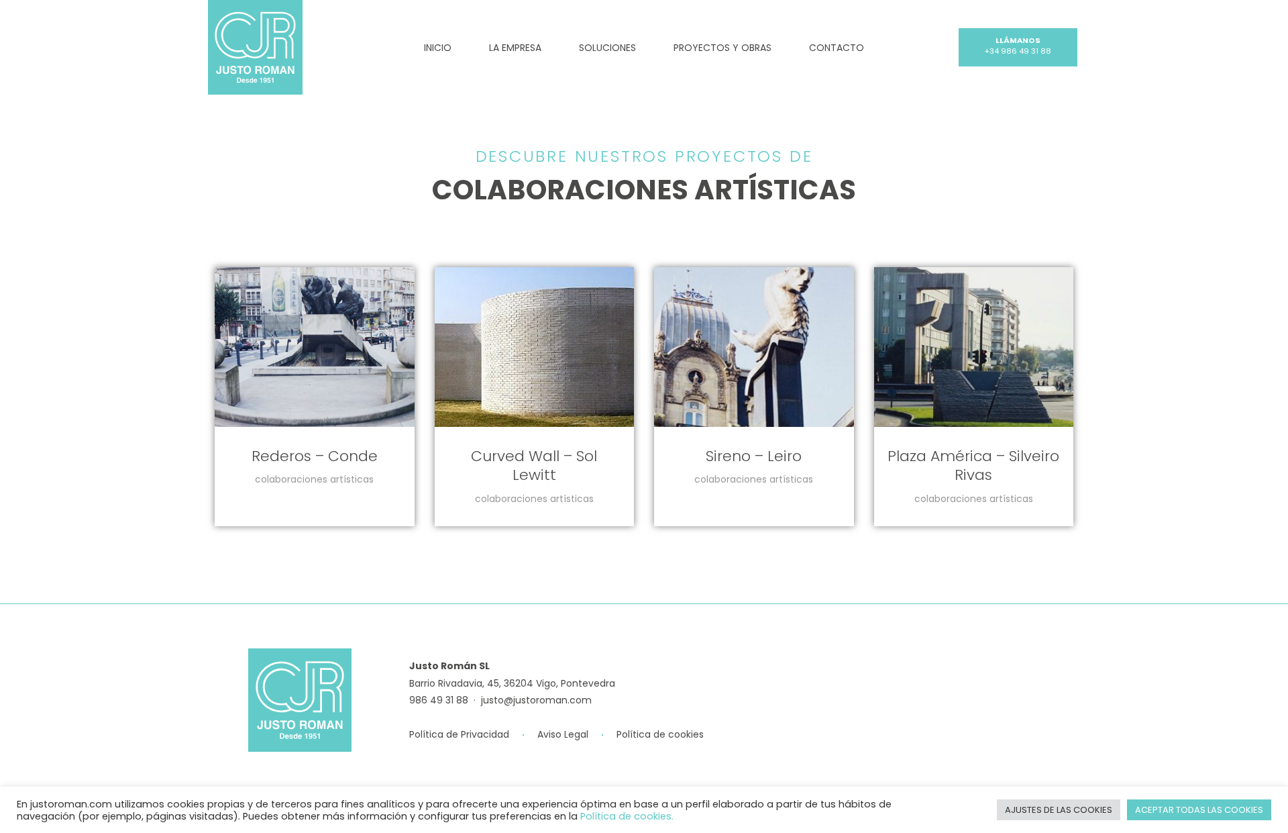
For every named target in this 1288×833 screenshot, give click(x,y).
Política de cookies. (627, 816)
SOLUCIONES (607, 47)
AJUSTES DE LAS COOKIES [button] (1058, 809)
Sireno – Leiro (754, 456)
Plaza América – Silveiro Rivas (973, 466)
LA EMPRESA (515, 47)
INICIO (437, 47)
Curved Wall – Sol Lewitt (534, 466)
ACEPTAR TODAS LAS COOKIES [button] (1199, 809)
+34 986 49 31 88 (1018, 51)
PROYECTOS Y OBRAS (722, 47)
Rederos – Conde (315, 456)
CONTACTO (836, 47)
